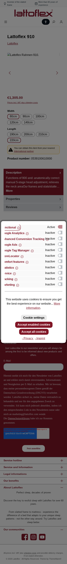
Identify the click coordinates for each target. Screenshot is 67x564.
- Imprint (40, 338)
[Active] (62, 227)
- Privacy (28, 338)
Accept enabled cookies (34, 324)
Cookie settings (33, 317)
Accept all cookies (33, 331)
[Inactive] (62, 232)
